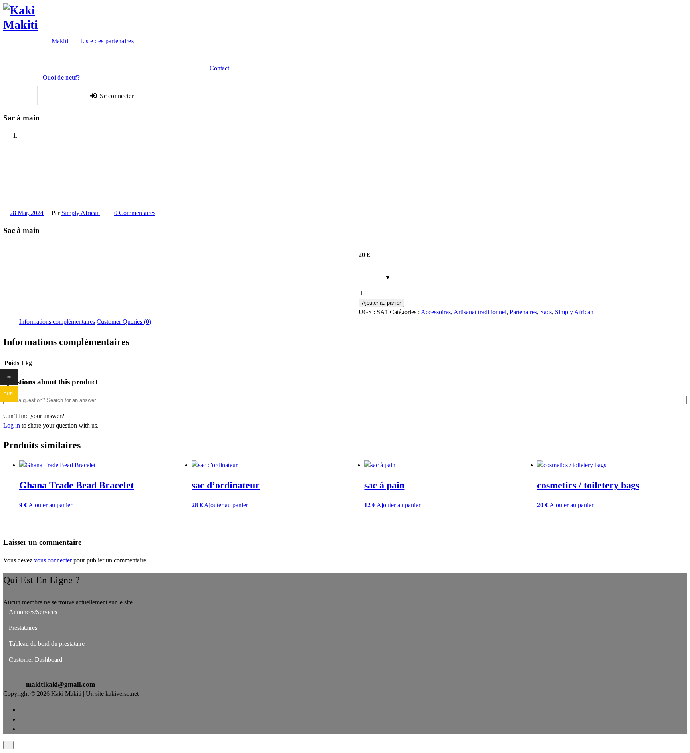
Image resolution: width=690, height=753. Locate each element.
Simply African (80, 212)
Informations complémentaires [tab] (57, 321)
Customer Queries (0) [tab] (124, 321)
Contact (219, 68)
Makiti (60, 41)
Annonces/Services (33, 611)
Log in (11, 425)
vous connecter (53, 560)
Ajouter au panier (381, 303)
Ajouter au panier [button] (50, 505)
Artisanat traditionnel (480, 312)
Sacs (546, 312)
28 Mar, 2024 (27, 212)
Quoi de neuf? (61, 77)
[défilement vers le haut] (8, 745)
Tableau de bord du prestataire (47, 643)
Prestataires (23, 627)
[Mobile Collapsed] (57, 59)
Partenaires (523, 312)
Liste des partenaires (107, 41)
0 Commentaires (134, 212)
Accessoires (436, 312)
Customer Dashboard (35, 659)
